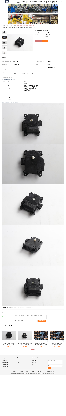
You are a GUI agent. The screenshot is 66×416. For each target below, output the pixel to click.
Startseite (14, 371)
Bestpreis (39, 40)
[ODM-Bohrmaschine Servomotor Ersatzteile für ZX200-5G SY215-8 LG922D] (25, 335)
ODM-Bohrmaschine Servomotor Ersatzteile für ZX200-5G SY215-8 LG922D (25, 344)
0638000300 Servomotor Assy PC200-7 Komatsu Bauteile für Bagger (56, 344)
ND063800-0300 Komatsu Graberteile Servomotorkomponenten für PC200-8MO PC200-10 (41, 344)
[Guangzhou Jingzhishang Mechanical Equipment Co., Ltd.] (7, 1)
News (33, 371)
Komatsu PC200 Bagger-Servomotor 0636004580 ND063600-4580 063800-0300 (9, 344)
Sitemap (39, 371)
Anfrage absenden (42, 320)
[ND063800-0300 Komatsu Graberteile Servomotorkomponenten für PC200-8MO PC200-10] (41, 335)
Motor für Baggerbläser (5, 362)
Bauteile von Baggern (12, 307)
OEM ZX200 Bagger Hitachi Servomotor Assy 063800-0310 (25, 25)
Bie (17, 360)
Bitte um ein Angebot (54, 2)
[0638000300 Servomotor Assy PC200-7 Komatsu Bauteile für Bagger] (57, 335)
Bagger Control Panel (5, 366)
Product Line (34, 360)
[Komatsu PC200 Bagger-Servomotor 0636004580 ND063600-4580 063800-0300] (9, 335)
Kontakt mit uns (48, 2)
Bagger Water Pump (5, 360)
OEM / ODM (34, 362)
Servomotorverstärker (29, 307)
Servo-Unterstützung (21, 307)
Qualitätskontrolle (41, 1)
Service (18, 362)
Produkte (23, 1)
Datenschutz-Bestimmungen (49, 371)
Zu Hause (18, 2)
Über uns (27, 2)
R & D (33, 364)
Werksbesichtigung (33, 1)
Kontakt (45, 40)
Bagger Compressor (5, 364)
